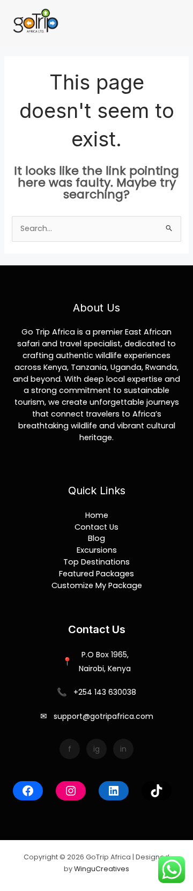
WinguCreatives (101, 868)
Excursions (97, 550)
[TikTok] (157, 790)
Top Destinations (96, 561)
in (123, 749)
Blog (96, 538)
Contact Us (96, 527)
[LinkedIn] (114, 790)
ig (96, 749)
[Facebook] (28, 790)
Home (96, 515)
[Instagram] (71, 790)
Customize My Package (96, 585)
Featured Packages (96, 573)
